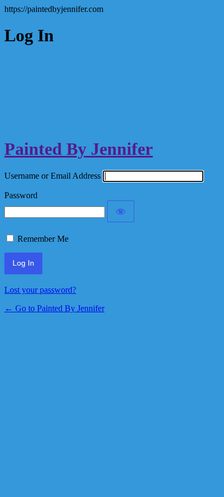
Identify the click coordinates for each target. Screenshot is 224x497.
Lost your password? (40, 289)
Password (21, 195)
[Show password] (120, 211)
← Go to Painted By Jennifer (54, 308)
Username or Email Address (52, 175)
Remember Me (43, 238)
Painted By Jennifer (78, 149)
